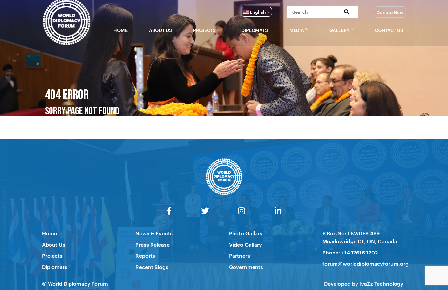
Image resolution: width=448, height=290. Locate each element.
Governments (246, 266)
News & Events (154, 233)
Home (120, 30)
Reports (145, 255)
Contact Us (389, 30)
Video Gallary (245, 244)
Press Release (152, 244)
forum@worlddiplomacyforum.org (365, 263)
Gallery (339, 30)
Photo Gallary (246, 233)
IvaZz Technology (380, 283)
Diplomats (254, 30)
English (257, 12)
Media (296, 30)
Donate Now (390, 12)
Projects (204, 30)
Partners (239, 255)
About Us (160, 30)
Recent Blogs (151, 266)
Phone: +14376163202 (350, 252)
